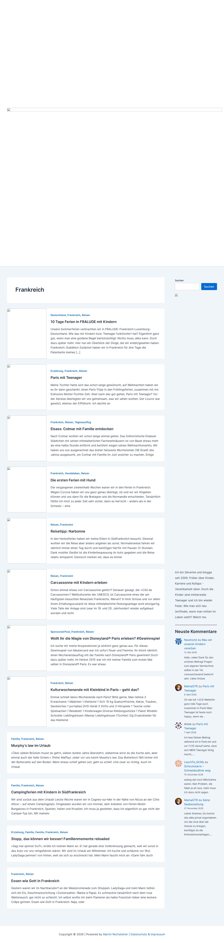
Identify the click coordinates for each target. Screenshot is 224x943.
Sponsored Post (60, 631)
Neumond (190, 640)
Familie (15, 738)
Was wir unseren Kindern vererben (198, 644)
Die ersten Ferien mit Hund (73, 480)
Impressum (158, 934)
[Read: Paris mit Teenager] (26, 387)
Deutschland (58, 315)
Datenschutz (139, 934)
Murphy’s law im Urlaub (31, 745)
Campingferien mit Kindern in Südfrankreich (48, 792)
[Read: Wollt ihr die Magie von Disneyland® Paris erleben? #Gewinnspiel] (26, 647)
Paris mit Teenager (66, 377)
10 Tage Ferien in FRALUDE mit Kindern (84, 322)
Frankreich (73, 315)
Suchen (179, 280)
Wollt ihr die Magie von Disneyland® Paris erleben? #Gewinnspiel (105, 638)
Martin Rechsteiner (115, 934)
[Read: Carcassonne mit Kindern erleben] (26, 594)
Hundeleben (72, 473)
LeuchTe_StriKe (194, 762)
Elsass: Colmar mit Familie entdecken (82, 429)
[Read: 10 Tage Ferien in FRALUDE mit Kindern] (26, 333)
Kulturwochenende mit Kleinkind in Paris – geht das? (95, 690)
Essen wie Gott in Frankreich (35, 881)
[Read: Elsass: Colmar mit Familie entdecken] (26, 438)
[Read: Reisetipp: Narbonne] (26, 540)
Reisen (86, 315)
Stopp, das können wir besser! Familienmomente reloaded (60, 839)
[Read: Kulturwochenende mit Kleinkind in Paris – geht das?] (26, 701)
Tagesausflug (83, 422)
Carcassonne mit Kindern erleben (79, 582)
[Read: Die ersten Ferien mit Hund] (26, 489)
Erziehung (57, 370)
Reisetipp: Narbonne (68, 531)
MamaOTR (191, 686)
